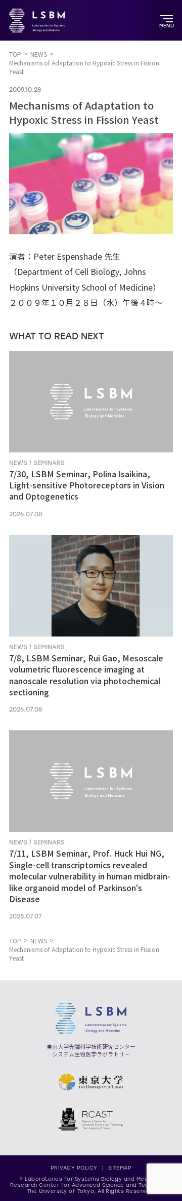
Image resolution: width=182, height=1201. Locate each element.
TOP (15, 54)
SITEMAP (120, 1167)
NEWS (38, 54)
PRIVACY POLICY (74, 1167)
